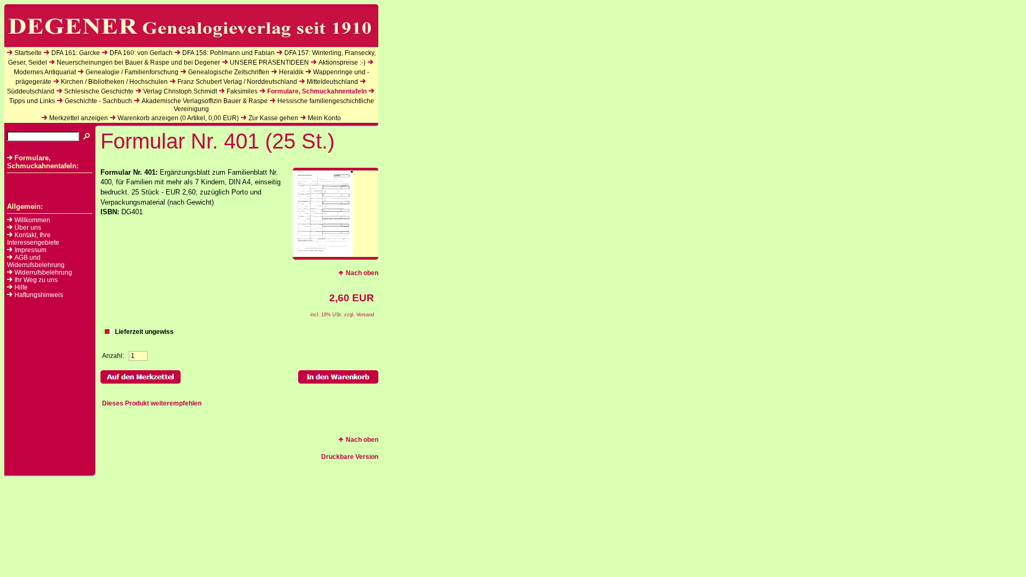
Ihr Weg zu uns (36, 280)
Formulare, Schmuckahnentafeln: (43, 162)
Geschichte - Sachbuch (98, 101)
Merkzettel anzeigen (78, 118)
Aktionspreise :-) (342, 62)
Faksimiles (242, 91)
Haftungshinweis (38, 295)
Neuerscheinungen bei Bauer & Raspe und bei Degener (138, 62)
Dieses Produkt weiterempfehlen (151, 403)
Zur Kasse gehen (273, 118)
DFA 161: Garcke (75, 53)
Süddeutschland (31, 91)
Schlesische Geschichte (99, 91)
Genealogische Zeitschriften (228, 72)
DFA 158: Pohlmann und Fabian (228, 53)
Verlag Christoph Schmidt (180, 91)
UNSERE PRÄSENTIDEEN (269, 62)
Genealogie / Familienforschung (132, 72)
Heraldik (291, 72)
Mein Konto (324, 118)
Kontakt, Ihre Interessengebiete (33, 238)
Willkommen (32, 220)
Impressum (30, 250)
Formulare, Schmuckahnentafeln (317, 91)
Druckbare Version (349, 457)
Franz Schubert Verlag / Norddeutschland (237, 81)
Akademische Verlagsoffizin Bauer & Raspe (205, 101)
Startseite (28, 53)
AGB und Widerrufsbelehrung (36, 261)
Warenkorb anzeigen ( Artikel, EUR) (178, 118)
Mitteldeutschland (332, 81)
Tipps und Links (32, 101)
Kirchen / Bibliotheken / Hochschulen (114, 81)
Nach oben (362, 273)
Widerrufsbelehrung (43, 272)
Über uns (27, 227)
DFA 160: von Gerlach (141, 53)
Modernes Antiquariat (45, 72)
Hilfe (21, 287)
